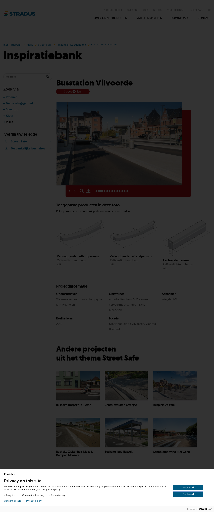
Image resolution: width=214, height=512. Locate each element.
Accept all (188, 487)
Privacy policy (34, 500)
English (8, 474)
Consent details (12, 500)
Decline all (188, 494)
